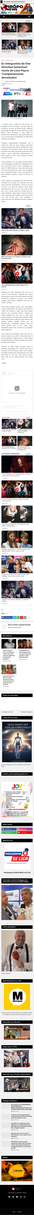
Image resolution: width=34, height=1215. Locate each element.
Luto (11, 60)
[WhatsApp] (18, 617)
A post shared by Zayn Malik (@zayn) (17, 411)
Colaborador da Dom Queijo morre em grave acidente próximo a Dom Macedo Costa (25, 654)
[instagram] (20, 1196)
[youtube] (17, 1196)
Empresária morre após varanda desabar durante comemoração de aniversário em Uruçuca (8, 680)
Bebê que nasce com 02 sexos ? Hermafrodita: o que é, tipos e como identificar (21, 1135)
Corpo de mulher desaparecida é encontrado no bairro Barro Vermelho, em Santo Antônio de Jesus (21, 1116)
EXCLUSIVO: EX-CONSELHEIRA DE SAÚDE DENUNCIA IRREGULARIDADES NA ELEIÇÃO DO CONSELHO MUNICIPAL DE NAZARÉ (21, 1107)
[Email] (24, 617)
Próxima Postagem (26, 712)
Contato (19, 1212)
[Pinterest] (21, 617)
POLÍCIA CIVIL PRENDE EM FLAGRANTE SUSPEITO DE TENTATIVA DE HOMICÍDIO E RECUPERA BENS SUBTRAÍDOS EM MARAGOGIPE (15, 2)
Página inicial (5, 60)
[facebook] (9, 1196)
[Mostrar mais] (28, 617)
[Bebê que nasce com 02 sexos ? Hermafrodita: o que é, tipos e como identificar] (5, 1135)
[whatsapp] (24, 1196)
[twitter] (13, 1196)
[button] (30, 2)
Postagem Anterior (7, 712)
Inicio (13, 1212)
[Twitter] (14, 617)
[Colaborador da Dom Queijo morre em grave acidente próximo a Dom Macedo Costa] (25, 644)
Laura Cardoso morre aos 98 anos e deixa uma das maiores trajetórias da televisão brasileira (9, 655)
